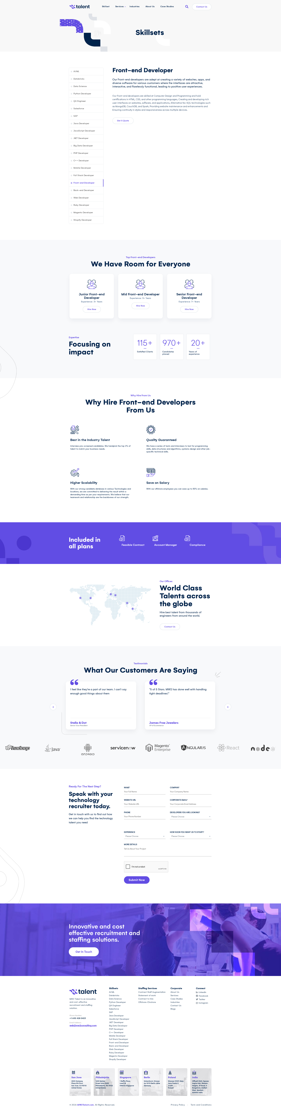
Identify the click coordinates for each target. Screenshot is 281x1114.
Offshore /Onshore (147, 1002)
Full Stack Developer (83, 175)
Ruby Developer (81, 205)
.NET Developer (80, 138)
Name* (127, 787)
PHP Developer (80, 153)
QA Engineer (79, 101)
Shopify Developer (82, 220)
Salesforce (78, 108)
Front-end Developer (83, 182)
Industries (134, 6)
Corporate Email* (179, 800)
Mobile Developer (82, 168)
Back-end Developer (83, 190)
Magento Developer (83, 212)
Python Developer (82, 93)
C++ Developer (81, 160)
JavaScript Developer (84, 130)
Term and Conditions (201, 1105)
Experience (129, 832)
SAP (75, 116)
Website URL (130, 800)
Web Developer (81, 197)
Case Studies (167, 6)
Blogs (173, 1009)
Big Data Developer (83, 145)
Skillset (105, 6)
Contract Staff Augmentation (152, 992)
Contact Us (201, 7)
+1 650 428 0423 (78, 1018)
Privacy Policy (178, 1105)
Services (119, 6)
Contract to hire (145, 999)
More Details (130, 844)
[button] (137, 880)
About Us (150, 6)
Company (174, 787)
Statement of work (147, 995)
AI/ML (76, 71)
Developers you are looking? (185, 812)
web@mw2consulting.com (83, 1025)
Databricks (78, 78)
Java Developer (81, 123)
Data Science (80, 86)
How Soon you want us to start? (187, 832)
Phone (127, 812)
